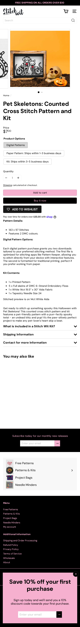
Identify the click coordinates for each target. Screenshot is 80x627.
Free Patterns (10, 509)
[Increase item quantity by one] (18, 178)
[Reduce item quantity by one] (6, 178)
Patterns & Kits (11, 513)
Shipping (7, 185)
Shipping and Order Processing (20, 540)
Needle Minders (11, 522)
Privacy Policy (11, 549)
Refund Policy (10, 545)
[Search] (73, 20)
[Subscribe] (59, 614)
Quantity (8, 171)
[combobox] (40, 20)
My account (9, 526)
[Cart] (66, 11)
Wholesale (9, 558)
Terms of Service (12, 553)
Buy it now (40, 200)
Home (6, 95)
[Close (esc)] (76, 574)
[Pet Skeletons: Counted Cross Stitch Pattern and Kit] (26, 391)
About (6, 562)
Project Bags (10, 518)
